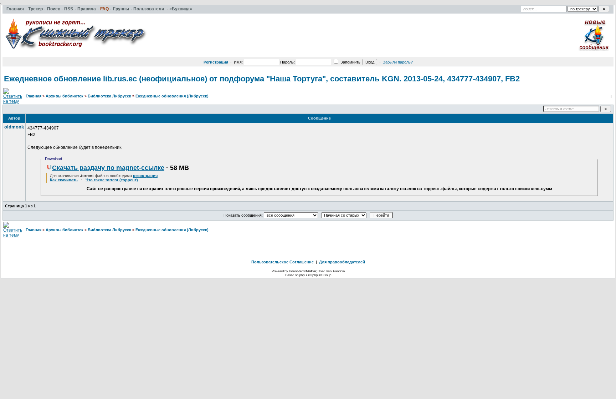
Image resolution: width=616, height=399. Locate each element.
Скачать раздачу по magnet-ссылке (108, 167)
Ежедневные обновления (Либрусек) (172, 96)
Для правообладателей (342, 262)
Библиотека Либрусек (109, 96)
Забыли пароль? (398, 62)
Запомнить (349, 62)
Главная (33, 96)
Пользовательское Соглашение (282, 262)
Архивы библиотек (64, 96)
